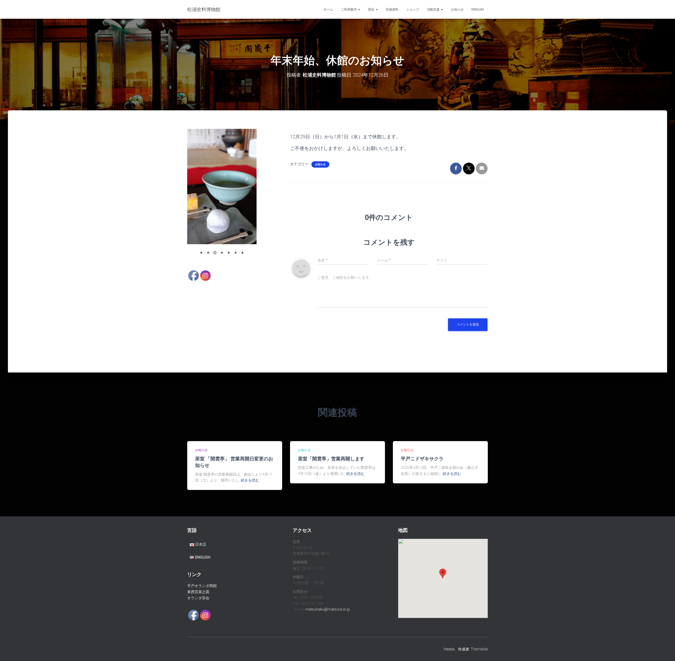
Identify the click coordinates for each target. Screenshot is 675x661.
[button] (359, 9)
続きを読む (250, 480)
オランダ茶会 (198, 598)
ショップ (412, 9)
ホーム (328, 9)
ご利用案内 (349, 9)
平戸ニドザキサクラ (422, 458)
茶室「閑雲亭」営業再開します (331, 458)
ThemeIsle (479, 649)
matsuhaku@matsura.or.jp (327, 609)
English (477, 9)
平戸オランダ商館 (202, 586)
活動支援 (433, 9)
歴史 (371, 9)
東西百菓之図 (198, 592)
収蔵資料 (392, 9)
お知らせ (457, 9)
